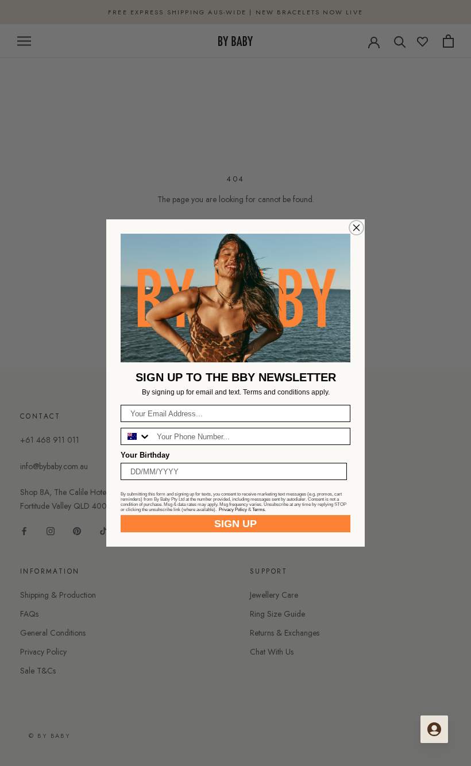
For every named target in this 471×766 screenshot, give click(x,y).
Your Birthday (145, 455)
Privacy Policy (233, 509)
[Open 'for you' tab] (434, 729)
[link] (235, 298)
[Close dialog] (356, 227)
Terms (258, 509)
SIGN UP (235, 523)
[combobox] (136, 436)
